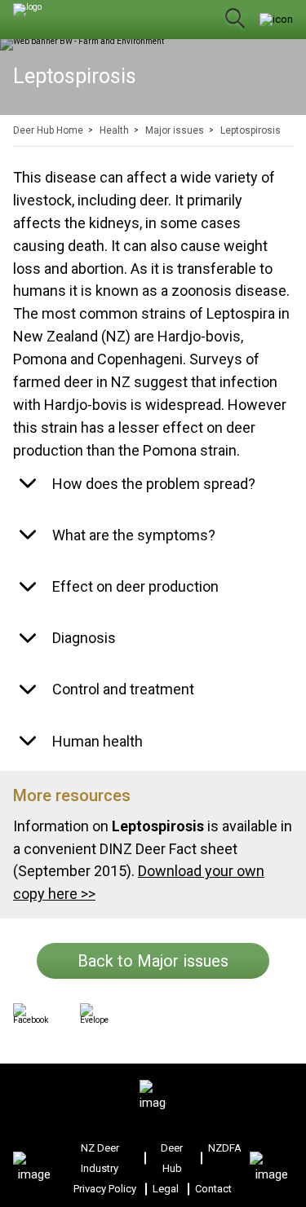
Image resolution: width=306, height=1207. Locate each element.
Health (114, 130)
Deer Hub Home (48, 130)
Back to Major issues (153, 961)
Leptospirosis (250, 130)
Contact (213, 1189)
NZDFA (225, 1148)
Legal (166, 1189)
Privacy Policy (104, 1189)
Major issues (174, 130)
